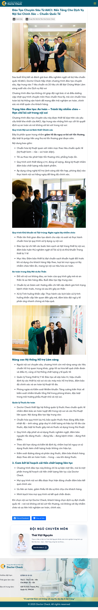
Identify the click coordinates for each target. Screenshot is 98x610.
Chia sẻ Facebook (22, 518)
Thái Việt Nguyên (42, 535)
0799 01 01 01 (26, 575)
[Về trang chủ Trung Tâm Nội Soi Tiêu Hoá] (4, 3)
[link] (14, 3)
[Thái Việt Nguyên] (21, 543)
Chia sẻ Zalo (40, 518)
